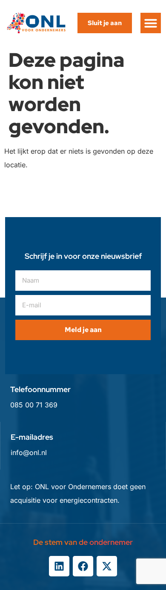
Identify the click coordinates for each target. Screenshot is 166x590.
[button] (150, 23)
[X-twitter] (107, 566)
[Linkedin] (59, 566)
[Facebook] (83, 566)
